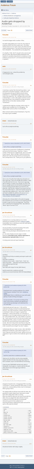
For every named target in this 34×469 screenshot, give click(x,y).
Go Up (2, 456)
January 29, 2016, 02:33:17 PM (8, 281)
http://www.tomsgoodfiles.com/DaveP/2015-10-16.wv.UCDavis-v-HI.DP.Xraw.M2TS (15, 195)
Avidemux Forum (8, 5)
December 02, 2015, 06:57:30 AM (9, 123)
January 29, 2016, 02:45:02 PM (8, 379)
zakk (4, 66)
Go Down (3, 30)
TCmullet (5, 35)
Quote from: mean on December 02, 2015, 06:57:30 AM (17, 143)
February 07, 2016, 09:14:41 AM (9, 443)
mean (4, 121)
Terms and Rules (16, 465)
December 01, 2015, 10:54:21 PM (9, 85)
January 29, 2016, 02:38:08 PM (8, 345)
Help (11, 465)
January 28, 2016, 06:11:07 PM (8, 167)
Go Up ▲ (23, 465)
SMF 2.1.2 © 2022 (13, 467)
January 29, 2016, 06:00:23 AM (8, 215)
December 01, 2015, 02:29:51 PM (9, 37)
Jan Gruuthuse (7, 212)
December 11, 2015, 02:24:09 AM (9, 139)
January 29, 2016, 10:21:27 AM (8, 250)
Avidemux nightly (25, 221)
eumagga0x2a (17, 15)
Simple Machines (20, 467)
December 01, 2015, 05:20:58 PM (9, 69)
